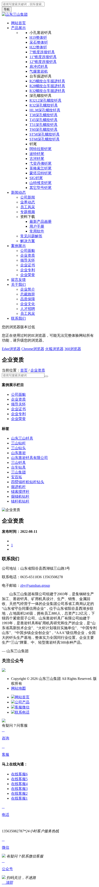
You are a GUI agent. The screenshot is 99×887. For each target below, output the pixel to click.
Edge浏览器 (11, 349)
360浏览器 (72, 349)
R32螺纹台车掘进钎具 (47, 91)
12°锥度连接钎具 (43, 62)
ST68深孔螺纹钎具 (44, 139)
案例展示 (18, 246)
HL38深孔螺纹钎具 (44, 110)
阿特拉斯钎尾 (40, 149)
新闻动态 (18, 192)
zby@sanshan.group (35, 585)
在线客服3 (19, 789)
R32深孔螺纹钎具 (43, 105)
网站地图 (18, 688)
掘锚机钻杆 (20, 496)
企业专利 (27, 270)
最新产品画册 (40, 221)
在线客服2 (19, 793)
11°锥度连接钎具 (43, 57)
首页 (24, 370)
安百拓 (16, 477)
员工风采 (27, 207)
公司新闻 (27, 197)
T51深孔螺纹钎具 (43, 125)
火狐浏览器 (54, 349)
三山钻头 (18, 448)
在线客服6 (19, 774)
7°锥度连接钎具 (42, 52)
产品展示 (18, 28)
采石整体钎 (38, 42)
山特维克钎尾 (40, 183)
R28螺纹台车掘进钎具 (47, 86)
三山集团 (18, 472)
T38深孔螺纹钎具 (43, 115)
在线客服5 (19, 779)
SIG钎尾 (36, 178)
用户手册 (36, 226)
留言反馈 (18, 280)
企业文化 (27, 304)
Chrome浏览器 (32, 349)
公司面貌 (27, 251)
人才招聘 (27, 309)
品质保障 (27, 299)
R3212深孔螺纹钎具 (45, 100)
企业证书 (27, 265)
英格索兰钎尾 (40, 168)
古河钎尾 (36, 159)
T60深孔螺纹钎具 (43, 129)
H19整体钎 (38, 37)
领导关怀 (27, 260)
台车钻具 (18, 467)
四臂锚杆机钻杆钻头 (27, 482)
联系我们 (18, 318)
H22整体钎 (38, 47)
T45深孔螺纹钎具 (43, 120)
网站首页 (18, 23)
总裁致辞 (27, 294)
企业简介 (27, 289)
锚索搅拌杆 (20, 492)
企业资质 (27, 255)
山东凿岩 (18, 453)
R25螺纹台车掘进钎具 (47, 81)
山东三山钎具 (22, 438)
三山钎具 (18, 462)
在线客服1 (19, 798)
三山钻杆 (18, 443)
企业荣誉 (27, 275)
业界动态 (27, 202)
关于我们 (18, 284)
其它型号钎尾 (40, 188)
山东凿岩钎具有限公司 (29, 458)
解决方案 (27, 241)
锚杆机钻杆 (20, 501)
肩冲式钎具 (38, 66)
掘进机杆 (18, 487)
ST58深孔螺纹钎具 (44, 134)
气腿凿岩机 (38, 71)
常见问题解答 (31, 236)
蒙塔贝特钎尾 (40, 173)
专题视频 (27, 212)
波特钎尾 (36, 154)
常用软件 (36, 231)
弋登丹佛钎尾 (40, 163)
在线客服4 (19, 784)
